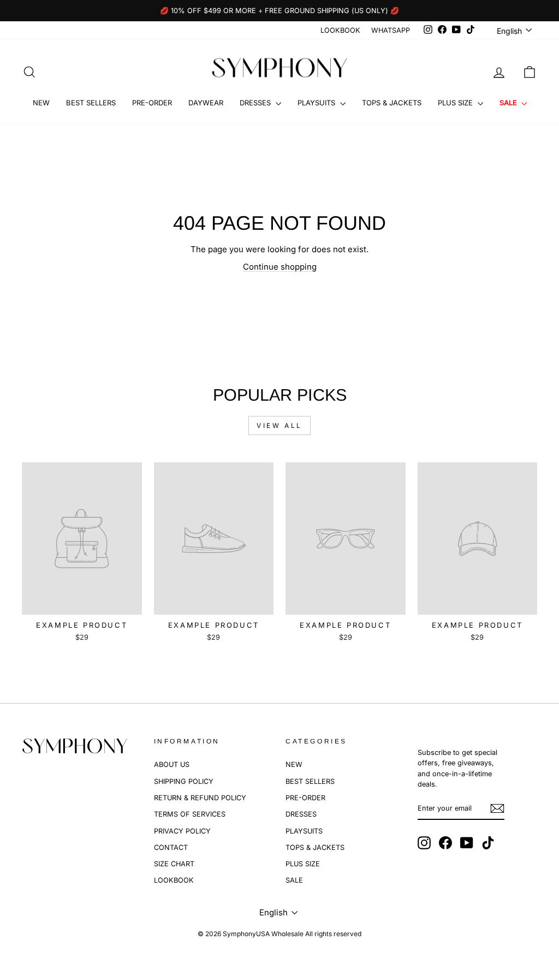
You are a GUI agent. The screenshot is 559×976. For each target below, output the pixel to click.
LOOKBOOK (340, 30)
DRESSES (256, 102)
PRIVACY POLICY (182, 831)
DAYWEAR (205, 102)
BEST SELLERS (91, 102)
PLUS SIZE (456, 102)
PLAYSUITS (317, 102)
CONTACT (171, 847)
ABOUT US (171, 764)
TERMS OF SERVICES (189, 814)
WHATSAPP (390, 30)
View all (279, 425)
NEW (41, 102)
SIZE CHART (174, 864)
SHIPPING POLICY (183, 781)
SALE (509, 102)
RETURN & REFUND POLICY (200, 798)
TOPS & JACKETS (391, 102)
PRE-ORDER (152, 102)
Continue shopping (280, 266)
